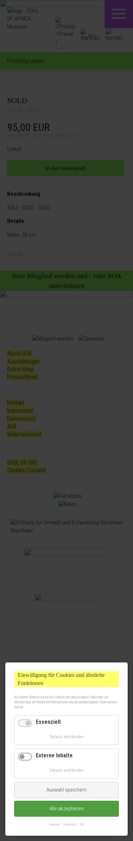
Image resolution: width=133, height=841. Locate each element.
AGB (81, 824)
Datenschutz (69, 824)
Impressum (54, 824)
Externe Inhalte (54, 755)
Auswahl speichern (66, 790)
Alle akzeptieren (66, 808)
